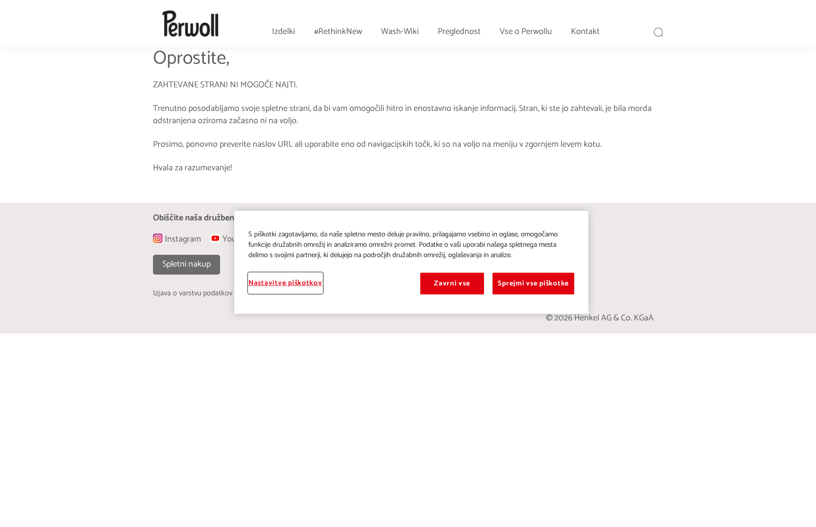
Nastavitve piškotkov (285, 283)
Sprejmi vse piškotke (533, 283)
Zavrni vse (452, 283)
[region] (411, 262)
